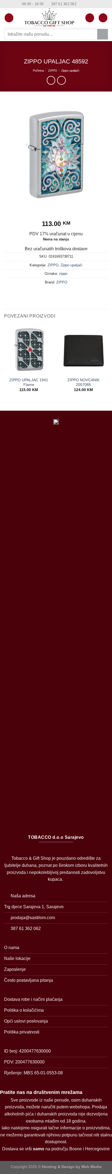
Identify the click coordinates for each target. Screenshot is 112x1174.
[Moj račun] (89, 17)
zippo (63, 274)
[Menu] (9, 17)
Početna (38, 70)
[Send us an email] (91, 4)
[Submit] (102, 34)
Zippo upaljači (70, 70)
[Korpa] (103, 17)
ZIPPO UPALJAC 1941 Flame (28, 382)
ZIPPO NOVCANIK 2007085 (83, 382)
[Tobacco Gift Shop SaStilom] (49, 17)
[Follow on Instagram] (86, 4)
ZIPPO (52, 70)
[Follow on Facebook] (81, 4)
